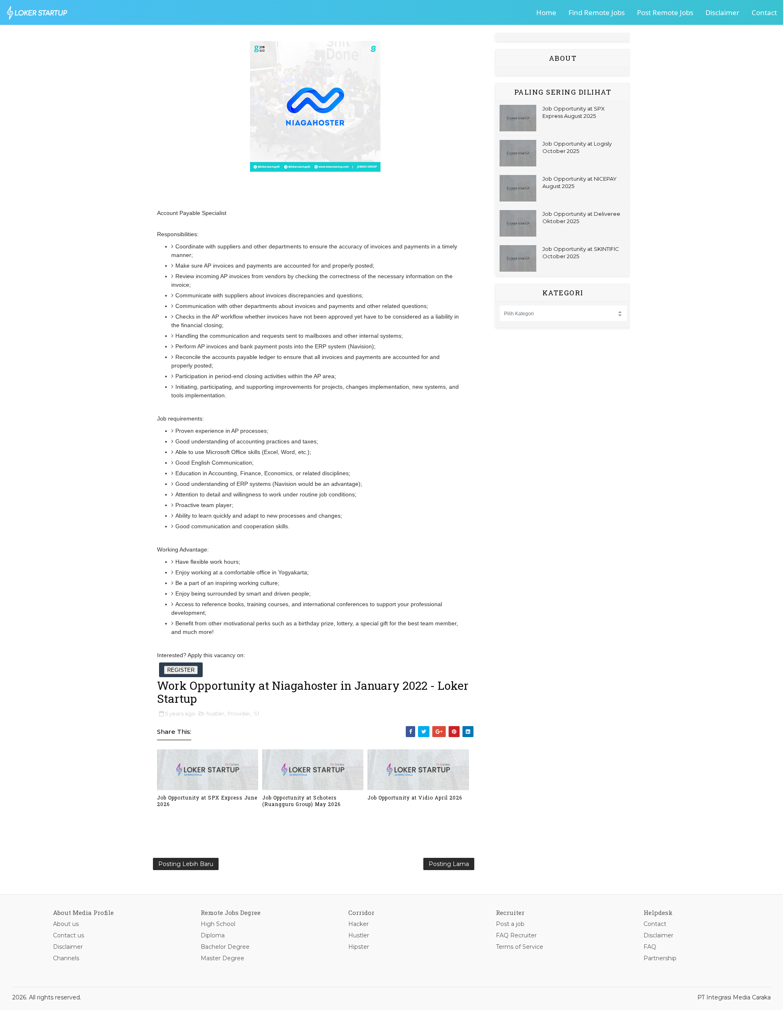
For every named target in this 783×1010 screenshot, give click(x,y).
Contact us (68, 935)
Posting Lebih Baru (185, 864)
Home (546, 12)
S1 (256, 713)
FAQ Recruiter (516, 935)
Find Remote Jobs (596, 12)
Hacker (358, 924)
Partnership (660, 958)
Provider (239, 713)
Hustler (358, 935)
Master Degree (222, 958)
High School (218, 924)
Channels (66, 958)
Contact (764, 12)
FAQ (650, 946)
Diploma (213, 935)
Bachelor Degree (225, 946)
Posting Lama (449, 864)
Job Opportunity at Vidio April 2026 (414, 797)
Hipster (358, 946)
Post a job (510, 924)
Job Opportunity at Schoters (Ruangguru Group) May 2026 (301, 801)
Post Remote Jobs (665, 12)
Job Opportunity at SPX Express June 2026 (207, 801)
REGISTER (181, 670)
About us (66, 924)
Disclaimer (722, 12)
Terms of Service (519, 946)
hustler (215, 713)
